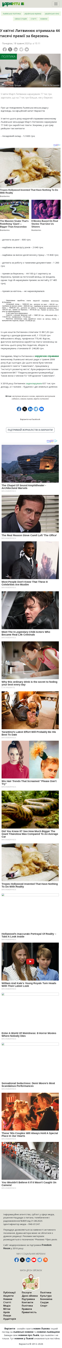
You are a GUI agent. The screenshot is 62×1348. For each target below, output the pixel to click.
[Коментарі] (27, 49)
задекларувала (34, 383)
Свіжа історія (21, 18)
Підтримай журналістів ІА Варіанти (30, 429)
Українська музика (33, 13)
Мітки (6, 1309)
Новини (43, 18)
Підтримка (28, 1299)
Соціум (44, 1302)
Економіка (46, 1299)
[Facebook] (5, 49)
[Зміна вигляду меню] (56, 4)
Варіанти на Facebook (30, 419)
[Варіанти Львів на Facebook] (16, 1260)
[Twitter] (10, 49)
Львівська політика (12, 13)
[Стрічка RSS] (45, 1260)
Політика (8, 56)
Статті (33, 18)
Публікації (9, 1292)
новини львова (26, 399)
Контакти (27, 1302)
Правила (27, 1309)
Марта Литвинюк (41, 399)
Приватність (29, 1312)
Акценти (8, 1295)
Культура (45, 1295)
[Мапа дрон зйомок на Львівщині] (31, 1282)
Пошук (7, 1315)
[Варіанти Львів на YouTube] (34, 1260)
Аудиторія (9, 1318)
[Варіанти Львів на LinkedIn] (28, 1260)
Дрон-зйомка (30, 1295)
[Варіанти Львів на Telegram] (39, 1260)
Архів (6, 1312)
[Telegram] (21, 49)
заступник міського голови (23, 396)
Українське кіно (52, 13)
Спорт (43, 1305)
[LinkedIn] (16, 49)
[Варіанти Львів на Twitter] (22, 1260)
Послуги (27, 1292)
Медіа (6, 1305)
